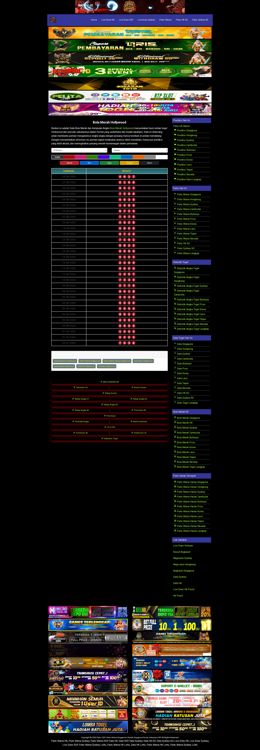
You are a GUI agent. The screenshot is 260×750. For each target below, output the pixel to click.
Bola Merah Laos (185, 452)
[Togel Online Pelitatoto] (130, 96)
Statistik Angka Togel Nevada (192, 324)
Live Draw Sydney (146, 19)
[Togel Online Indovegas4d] (172, 727)
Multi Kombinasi (140, 421)
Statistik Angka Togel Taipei (191, 319)
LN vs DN (111, 427)
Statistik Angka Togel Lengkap (192, 328)
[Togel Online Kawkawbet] (88, 637)
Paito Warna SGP (99, 740)
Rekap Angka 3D (140, 399)
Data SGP (123, 740)
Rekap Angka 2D (110, 404)
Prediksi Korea (184, 159)
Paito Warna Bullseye (187, 214)
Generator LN (82, 387)
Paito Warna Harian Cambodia (192, 496)
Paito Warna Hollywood (90, 361)
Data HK (177, 583)
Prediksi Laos (184, 164)
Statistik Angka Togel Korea (191, 309)
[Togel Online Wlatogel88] (88, 688)
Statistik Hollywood (86, 366)
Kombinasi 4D (81, 433)
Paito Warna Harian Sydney (190, 491)
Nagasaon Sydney (182, 558)
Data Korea (182, 373)
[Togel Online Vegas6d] (88, 650)
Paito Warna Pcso (186, 219)
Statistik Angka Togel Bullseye (192, 299)
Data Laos (182, 378)
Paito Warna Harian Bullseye (191, 501)
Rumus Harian (140, 387)
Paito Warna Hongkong (188, 199)
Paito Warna (165, 19)
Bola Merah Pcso (185, 442)
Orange (129, 163)
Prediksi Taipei (184, 169)
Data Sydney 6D (185, 397)
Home (94, 19)
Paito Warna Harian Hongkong (192, 486)
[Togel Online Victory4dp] (88, 624)
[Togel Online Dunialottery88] (172, 650)
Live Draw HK (108, 19)
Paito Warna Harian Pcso (189, 506)
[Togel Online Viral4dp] (130, 109)
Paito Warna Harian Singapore (192, 482)
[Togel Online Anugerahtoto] (172, 663)
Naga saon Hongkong (184, 564)
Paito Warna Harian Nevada (190, 526)
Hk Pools (178, 595)
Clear (57, 157)
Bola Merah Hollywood (109, 122)
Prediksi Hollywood (106, 366)
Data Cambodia (184, 358)
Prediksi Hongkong (186, 135)
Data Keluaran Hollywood (65, 361)
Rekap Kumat (111, 393)
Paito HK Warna (181, 126)
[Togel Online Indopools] (172, 701)
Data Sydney (183, 353)
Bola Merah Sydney (186, 427)
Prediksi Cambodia (186, 145)
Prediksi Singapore (186, 130)
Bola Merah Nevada (186, 462)
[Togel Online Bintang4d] (88, 675)
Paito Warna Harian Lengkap (191, 530)
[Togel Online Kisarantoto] (130, 84)
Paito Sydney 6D (200, 19)
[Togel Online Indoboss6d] (172, 612)
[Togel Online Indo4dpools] (88, 727)
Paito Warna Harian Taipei (190, 521)
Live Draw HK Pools (183, 589)
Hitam (149, 163)
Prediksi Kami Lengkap (188, 179)
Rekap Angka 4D (81, 410)
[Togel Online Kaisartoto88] (88, 714)
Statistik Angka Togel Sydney (192, 285)
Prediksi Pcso (184, 155)
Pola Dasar (111, 416)
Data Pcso (182, 368)
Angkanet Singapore (183, 570)
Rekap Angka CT (81, 399)
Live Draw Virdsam (183, 545)
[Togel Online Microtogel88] (88, 612)
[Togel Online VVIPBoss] (130, 33)
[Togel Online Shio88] (172, 714)
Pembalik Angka (81, 421)
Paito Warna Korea (186, 223)
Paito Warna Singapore (188, 194)
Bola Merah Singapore (188, 418)
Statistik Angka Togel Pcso (190, 304)
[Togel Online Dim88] (130, 45)
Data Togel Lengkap (187, 402)
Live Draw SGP (126, 19)
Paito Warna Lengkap (187, 253)
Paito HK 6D (182, 19)
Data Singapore (184, 344)
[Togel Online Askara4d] (88, 663)
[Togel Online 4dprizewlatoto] (88, 701)
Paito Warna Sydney (187, 204)
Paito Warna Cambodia (188, 209)
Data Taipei (182, 383)
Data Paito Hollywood (143, 361)
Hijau (109, 163)
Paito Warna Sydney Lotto (92, 744)
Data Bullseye (184, 363)
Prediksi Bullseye (186, 150)
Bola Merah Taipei (186, 457)
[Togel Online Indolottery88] (172, 675)
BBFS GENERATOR (111, 382)
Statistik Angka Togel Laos (190, 314)
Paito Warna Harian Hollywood (117, 361)
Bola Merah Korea (186, 447)
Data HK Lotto (138, 744)
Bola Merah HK (184, 422)
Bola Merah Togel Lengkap (190, 467)
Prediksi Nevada (185, 174)
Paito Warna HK (59, 740)
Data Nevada (183, 388)
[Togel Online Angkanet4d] (172, 688)
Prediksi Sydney (185, 140)
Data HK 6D (182, 393)
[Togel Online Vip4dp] (172, 637)
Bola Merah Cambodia (188, 432)
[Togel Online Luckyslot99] (172, 624)
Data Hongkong (184, 348)
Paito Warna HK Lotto (118, 744)
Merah (69, 163)
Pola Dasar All (140, 410)
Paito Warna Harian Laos (189, 516)
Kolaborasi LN (139, 433)
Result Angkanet (181, 552)
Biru (89, 163)
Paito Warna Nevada (187, 238)
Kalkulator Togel (111, 438)
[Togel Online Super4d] (130, 58)
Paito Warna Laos (185, 228)
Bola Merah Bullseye (187, 437)
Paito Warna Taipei (186, 233)
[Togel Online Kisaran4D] (130, 71)
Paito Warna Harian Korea (190, 511)
